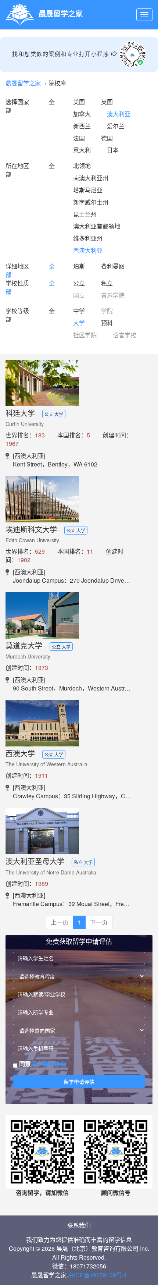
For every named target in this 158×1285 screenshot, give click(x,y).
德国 (107, 138)
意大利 (82, 150)
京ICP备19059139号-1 (97, 1275)
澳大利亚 (118, 114)
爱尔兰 (116, 126)
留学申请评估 (79, 1081)
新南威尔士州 (90, 202)
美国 (79, 101)
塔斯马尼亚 (88, 190)
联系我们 (79, 1225)
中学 (79, 310)
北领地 (82, 165)
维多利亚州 (88, 238)
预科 (107, 323)
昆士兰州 (85, 214)
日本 (113, 150)
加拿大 (82, 114)
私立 (107, 283)
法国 (79, 138)
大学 (79, 323)
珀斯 (79, 266)
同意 (42, 1064)
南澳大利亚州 (90, 178)
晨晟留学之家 (23, 83)
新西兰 (82, 126)
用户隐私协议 (48, 1063)
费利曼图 (113, 266)
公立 (79, 283)
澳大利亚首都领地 (96, 226)
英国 (107, 101)
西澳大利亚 (88, 250)
